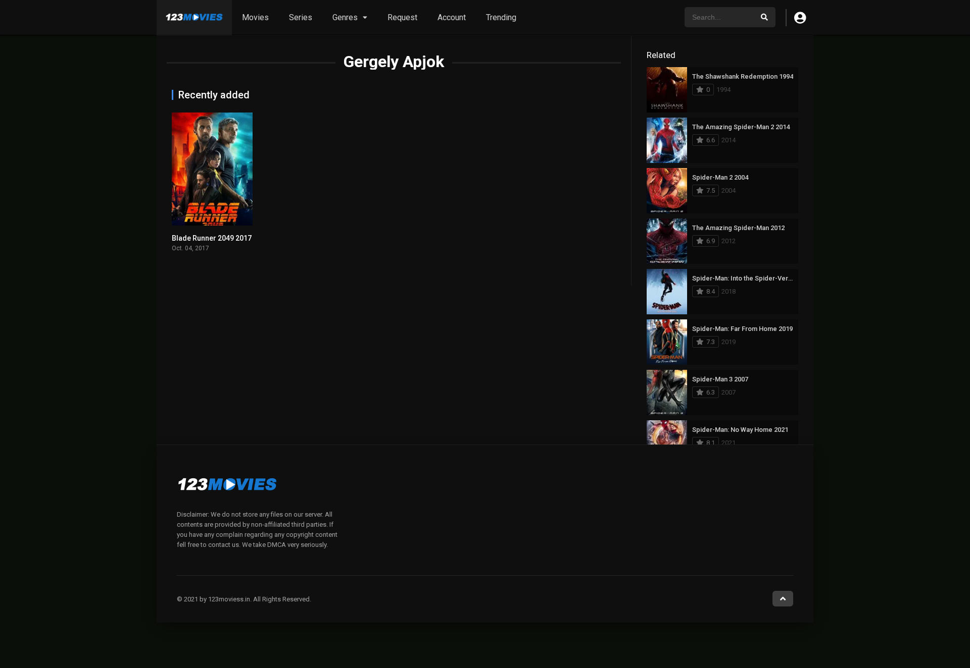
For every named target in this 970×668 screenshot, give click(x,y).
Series (300, 17)
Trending (501, 17)
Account (452, 17)
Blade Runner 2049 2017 (212, 238)
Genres (345, 17)
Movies (255, 17)
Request (402, 17)
